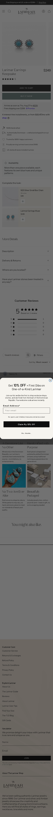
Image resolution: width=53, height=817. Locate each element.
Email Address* (11, 406)
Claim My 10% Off (26, 424)
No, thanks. (26, 433)
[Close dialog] (50, 380)
